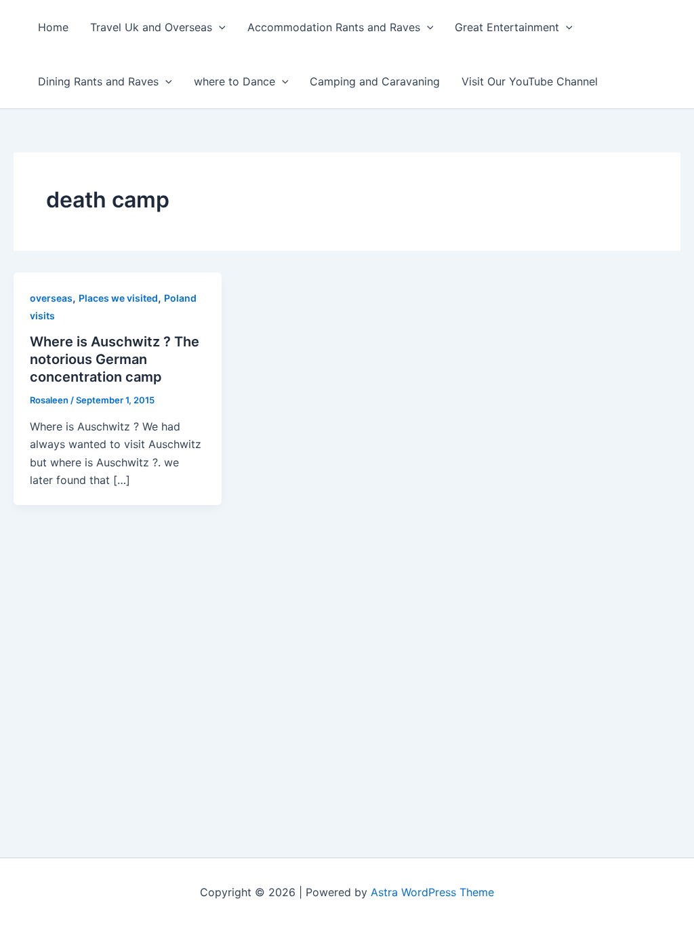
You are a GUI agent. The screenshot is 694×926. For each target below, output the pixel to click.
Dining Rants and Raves (98, 81)
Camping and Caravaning (375, 81)
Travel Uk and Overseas (151, 27)
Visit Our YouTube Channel (530, 81)
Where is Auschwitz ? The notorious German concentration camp (114, 359)
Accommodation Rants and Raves (333, 27)
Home (53, 27)
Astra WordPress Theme (432, 892)
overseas (51, 298)
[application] (219, 27)
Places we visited (118, 298)
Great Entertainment (507, 27)
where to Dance (234, 81)
